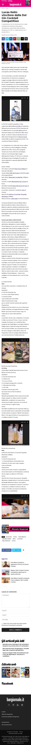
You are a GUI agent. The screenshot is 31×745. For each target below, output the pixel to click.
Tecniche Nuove (5, 722)
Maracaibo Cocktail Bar (15, 177)
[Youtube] (22, 705)
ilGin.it (20, 130)
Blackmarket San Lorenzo (19, 181)
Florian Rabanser (22, 536)
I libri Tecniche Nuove (7, 724)
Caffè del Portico (14, 173)
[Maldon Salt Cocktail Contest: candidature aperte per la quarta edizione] (6, 572)
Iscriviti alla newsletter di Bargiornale (10, 716)
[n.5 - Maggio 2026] (25, 672)
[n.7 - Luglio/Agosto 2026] (5, 529)
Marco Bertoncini (6, 540)
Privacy (21, 731)
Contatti (3, 711)
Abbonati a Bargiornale (19, 529)
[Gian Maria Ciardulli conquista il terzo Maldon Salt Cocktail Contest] (6, 580)
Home (3, 8)
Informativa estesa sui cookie (15, 733)
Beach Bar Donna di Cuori (20, 186)
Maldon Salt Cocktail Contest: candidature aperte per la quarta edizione (20, 572)
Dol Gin (15, 536)
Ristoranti (4, 1)
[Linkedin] (17, 705)
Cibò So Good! (22, 137)
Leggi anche (5, 559)
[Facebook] (9, 705)
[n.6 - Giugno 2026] (15, 672)
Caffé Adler (14, 198)
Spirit (7, 8)
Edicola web (9, 664)
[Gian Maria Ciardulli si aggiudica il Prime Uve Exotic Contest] (6, 564)
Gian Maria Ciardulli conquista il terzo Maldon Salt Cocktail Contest (20, 580)
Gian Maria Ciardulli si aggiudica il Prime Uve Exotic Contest (20, 564)
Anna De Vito (9, 536)
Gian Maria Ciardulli (6, 538)
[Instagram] (13, 705)
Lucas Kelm (20, 538)
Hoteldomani (10, 1)
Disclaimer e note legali (12, 731)
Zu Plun (18, 126)
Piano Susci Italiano (20, 169)
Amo (23, 190)
